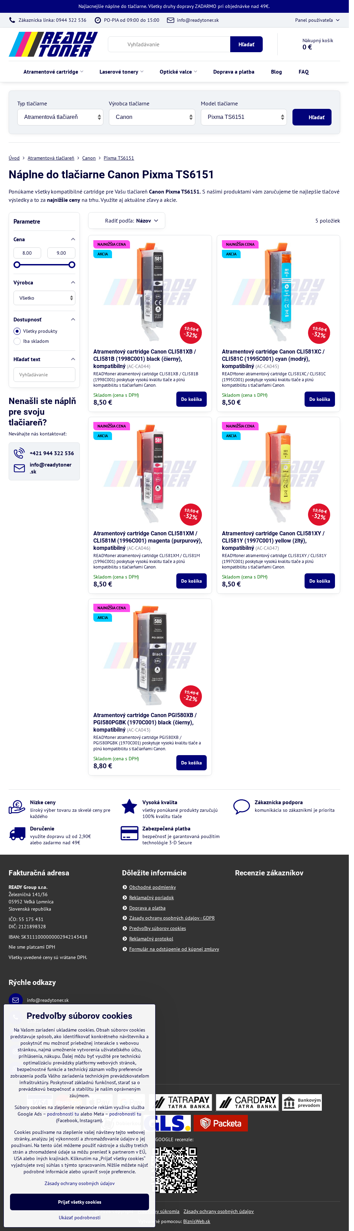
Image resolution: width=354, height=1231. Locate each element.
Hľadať (246, 44)
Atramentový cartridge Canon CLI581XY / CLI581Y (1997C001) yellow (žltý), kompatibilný (273, 540)
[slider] (16, 264)
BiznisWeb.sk (196, 1221)
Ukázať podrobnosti (80, 1217)
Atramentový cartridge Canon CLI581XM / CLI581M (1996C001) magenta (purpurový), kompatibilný (147, 540)
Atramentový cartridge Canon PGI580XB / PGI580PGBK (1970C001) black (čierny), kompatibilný (145, 722)
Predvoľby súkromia (158, 1211)
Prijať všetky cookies (79, 1202)
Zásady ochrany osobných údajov (219, 1211)
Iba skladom (36, 341)
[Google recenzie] (174, 1170)
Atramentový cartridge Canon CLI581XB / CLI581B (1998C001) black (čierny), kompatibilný (144, 358)
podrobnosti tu (63, 1114)
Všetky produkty (40, 331)
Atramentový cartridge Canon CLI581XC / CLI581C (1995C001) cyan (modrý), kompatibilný (273, 358)
